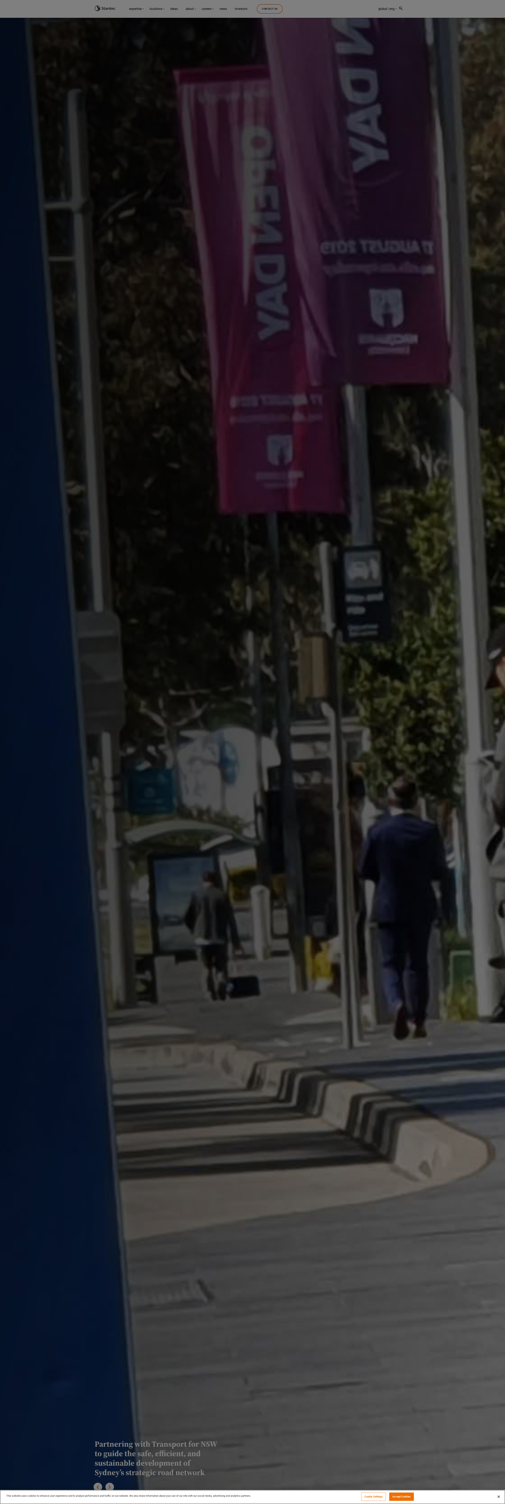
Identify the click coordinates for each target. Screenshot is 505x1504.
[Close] (498, 1496)
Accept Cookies (401, 1496)
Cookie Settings (374, 1496)
